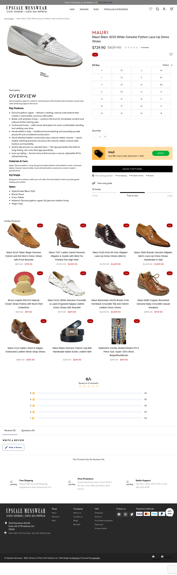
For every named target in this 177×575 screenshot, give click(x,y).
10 (141, 85)
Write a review (15, 447)
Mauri (100, 32)
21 (161, 106)
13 (161, 92)
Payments (99, 524)
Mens (54, 512)
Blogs (75, 520)
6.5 (161, 70)
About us (77, 512)
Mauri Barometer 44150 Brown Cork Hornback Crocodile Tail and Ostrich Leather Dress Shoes (110, 304)
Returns (98, 516)
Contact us (78, 516)
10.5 (161, 85)
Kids (53, 520)
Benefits (76, 524)
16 (141, 99)
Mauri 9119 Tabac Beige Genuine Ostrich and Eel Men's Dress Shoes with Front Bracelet (23, 256)
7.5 (121, 77)
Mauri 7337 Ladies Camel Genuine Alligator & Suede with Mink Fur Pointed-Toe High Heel (67, 256)
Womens (55, 516)
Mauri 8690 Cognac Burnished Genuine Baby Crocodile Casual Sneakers (153, 304)
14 (101, 99)
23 (121, 113)
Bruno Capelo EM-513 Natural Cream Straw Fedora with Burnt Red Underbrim (24, 304)
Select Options (132, 169)
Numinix (76, 558)
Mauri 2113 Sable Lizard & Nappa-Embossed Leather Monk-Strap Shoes (25, 350)
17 (161, 99)
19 (121, 106)
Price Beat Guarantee (104, 520)
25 (161, 113)
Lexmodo (96, 558)
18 (101, 106)
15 (121, 99)
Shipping (98, 512)
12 (141, 92)
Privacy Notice (101, 528)
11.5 (122, 92)
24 (141, 113)
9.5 (122, 85)
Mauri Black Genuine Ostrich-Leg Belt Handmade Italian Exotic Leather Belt (72, 350)
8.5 (161, 77)
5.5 (121, 70)
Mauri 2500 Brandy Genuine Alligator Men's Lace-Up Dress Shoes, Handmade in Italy (153, 256)
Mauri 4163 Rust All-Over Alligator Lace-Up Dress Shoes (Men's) (110, 254)
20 (141, 106)
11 (101, 92)
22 (101, 113)
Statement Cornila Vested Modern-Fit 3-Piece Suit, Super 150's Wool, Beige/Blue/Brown (118, 352)
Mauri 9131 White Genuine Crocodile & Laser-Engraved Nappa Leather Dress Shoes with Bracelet (67, 304)
